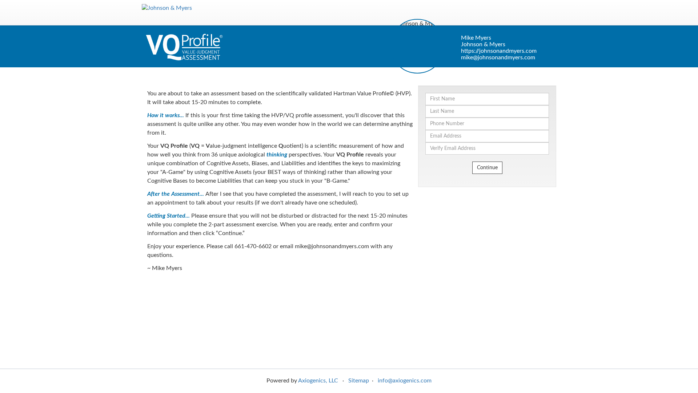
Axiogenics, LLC (318, 381)
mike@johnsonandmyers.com (498, 57)
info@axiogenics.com (405, 381)
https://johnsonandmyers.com (499, 51)
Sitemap (358, 381)
